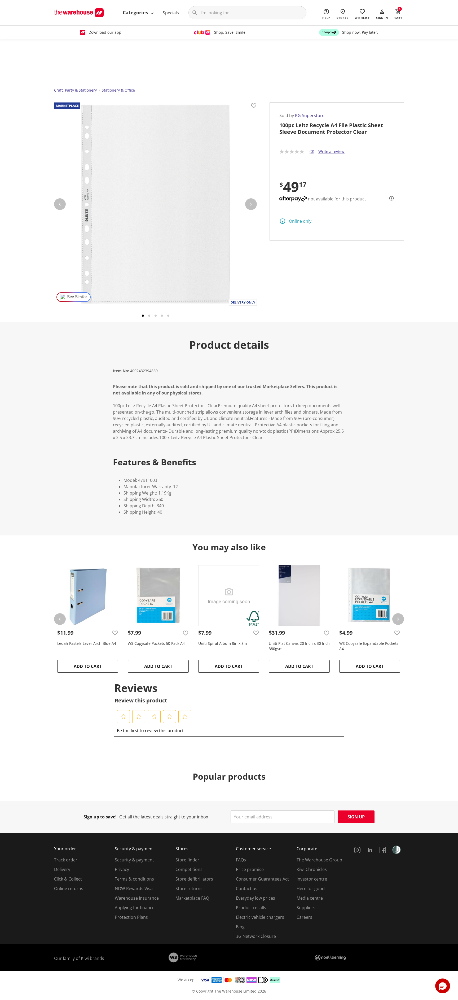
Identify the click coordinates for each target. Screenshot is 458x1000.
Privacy (122, 869)
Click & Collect (68, 879)
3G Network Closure (256, 936)
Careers (304, 917)
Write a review (331, 151)
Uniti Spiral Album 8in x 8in (222, 643)
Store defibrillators (194, 879)
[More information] (390, 198)
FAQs (241, 860)
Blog (240, 927)
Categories (136, 12)
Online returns (68, 888)
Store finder (187, 860)
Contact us (246, 888)
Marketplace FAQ (192, 898)
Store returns (188, 888)
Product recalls (251, 908)
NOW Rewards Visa (134, 888)
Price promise (250, 869)
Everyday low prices (255, 898)
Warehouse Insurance (137, 898)
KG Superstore (309, 115)
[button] (382, 13)
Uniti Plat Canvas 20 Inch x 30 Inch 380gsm (299, 646)
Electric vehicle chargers (260, 917)
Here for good (311, 888)
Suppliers (306, 908)
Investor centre (312, 879)
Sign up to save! (100, 817)
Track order (65, 860)
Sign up (356, 817)
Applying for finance (135, 908)
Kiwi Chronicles (312, 869)
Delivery (62, 869)
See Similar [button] (77, 297)
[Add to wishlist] (253, 106)
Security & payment (134, 860)
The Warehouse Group (319, 860)
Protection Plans (131, 917)
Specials (171, 13)
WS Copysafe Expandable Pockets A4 (368, 646)
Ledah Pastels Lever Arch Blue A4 (86, 643)
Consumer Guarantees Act (262, 879)
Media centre (310, 898)
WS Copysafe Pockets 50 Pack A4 (156, 643)
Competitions (188, 869)
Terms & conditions (134, 879)
